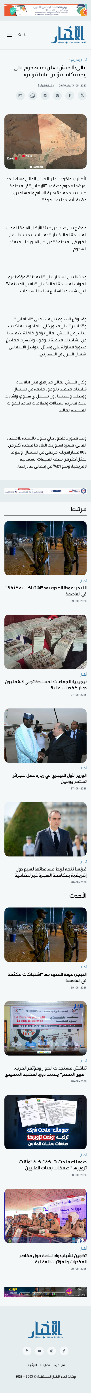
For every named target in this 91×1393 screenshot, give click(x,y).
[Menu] (9, 34)
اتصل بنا (45, 1365)
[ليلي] (25, 35)
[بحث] (20, 35)
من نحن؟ (59, 1365)
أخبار (83, 581)
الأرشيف (32, 1365)
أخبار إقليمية (78, 60)
